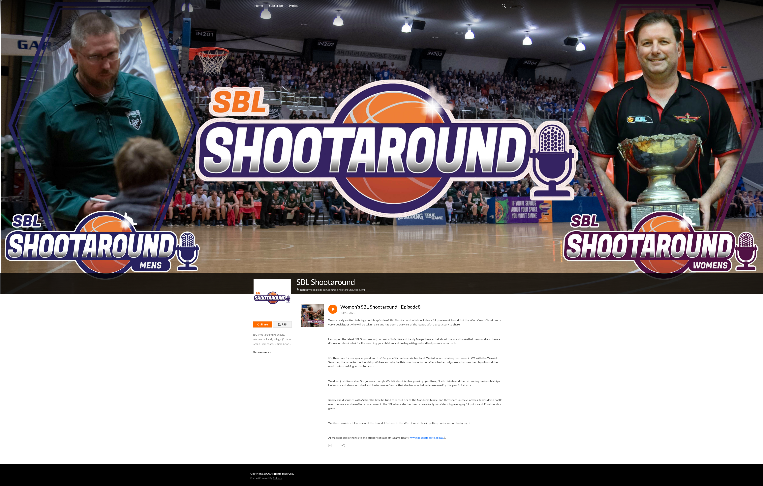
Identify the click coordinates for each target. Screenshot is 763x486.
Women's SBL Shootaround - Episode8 (380, 307)
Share (264, 324)
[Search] (503, 6)
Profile (293, 5)
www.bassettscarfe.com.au (427, 437)
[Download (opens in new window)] (330, 445)
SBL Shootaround (325, 282)
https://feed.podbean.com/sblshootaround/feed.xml (332, 289)
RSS (284, 324)
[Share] (343, 445)
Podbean (277, 478)
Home (258, 5)
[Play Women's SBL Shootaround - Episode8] (332, 309)
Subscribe (276, 5)
